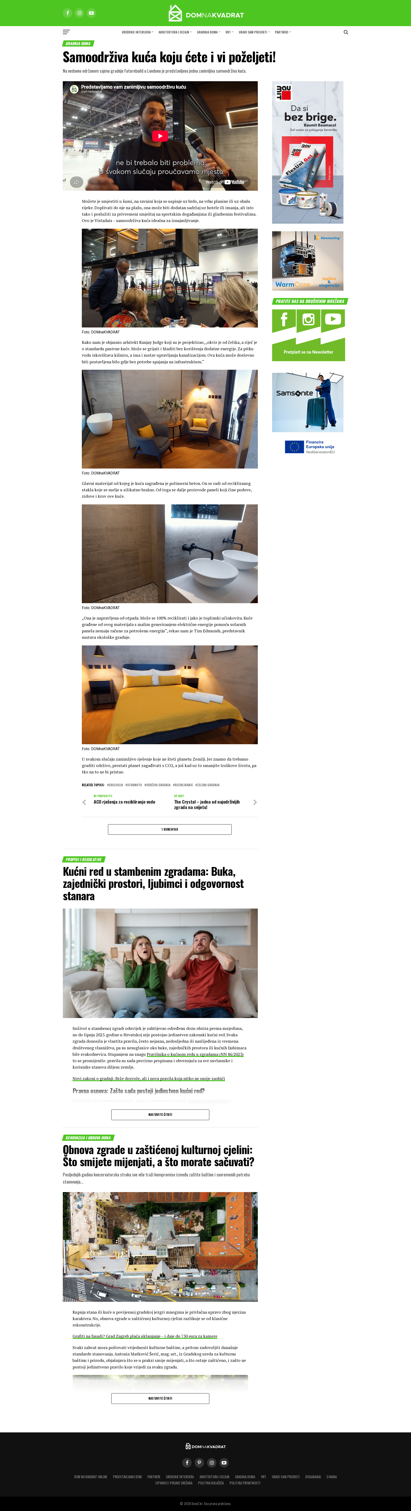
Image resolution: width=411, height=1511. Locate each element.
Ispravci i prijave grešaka (173, 1482)
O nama (332, 1476)
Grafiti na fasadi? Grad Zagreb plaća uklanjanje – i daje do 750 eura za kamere (145, 1336)
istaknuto (134, 785)
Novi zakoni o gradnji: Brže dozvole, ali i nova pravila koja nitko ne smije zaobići (149, 1078)
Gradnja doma (207, 31)
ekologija (116, 785)
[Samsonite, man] (307, 430)
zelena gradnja (208, 785)
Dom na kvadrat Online (90, 1476)
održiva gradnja (158, 785)
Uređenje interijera (136, 31)
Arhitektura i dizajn (174, 31)
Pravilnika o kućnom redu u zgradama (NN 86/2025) (195, 1054)
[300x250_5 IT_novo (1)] (307, 289)
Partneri (281, 31)
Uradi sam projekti (253, 31)
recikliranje (184, 785)
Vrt (228, 31)
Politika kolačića (211, 1482)
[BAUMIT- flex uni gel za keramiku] (307, 222)
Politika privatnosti (245, 1482)
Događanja (313, 1476)
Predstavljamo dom (127, 1476)
